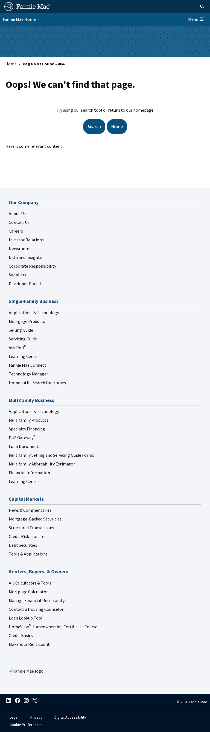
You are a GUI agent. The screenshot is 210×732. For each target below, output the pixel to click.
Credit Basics (21, 635)
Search (94, 126)
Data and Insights (25, 257)
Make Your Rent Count (29, 644)
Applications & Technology (34, 312)
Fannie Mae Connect (27, 365)
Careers (16, 231)
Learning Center (24, 356)
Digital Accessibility (70, 717)
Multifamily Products (28, 420)
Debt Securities (23, 545)
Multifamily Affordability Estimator (42, 464)
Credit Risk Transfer (27, 536)
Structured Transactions (31, 527)
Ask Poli (17, 347)
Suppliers (17, 274)
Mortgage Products (27, 321)
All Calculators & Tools (30, 583)
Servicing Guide (23, 339)
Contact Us (19, 222)
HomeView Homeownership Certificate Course (53, 626)
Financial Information (29, 472)
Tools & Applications (28, 554)
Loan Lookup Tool (25, 618)
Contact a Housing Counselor (36, 609)
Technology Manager (28, 374)
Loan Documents (24, 446)
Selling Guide (21, 330)
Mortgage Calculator (28, 591)
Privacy (36, 717)
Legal (14, 717)
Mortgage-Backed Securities (35, 519)
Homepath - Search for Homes (37, 382)
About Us (17, 213)
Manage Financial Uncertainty (37, 600)
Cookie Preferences (26, 724)
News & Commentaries (30, 510)
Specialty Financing (27, 429)
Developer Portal (25, 283)
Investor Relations (26, 239)
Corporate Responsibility (32, 266)
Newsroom (19, 248)
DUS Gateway (22, 437)
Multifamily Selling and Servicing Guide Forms (51, 455)
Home (11, 63)
